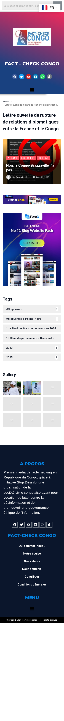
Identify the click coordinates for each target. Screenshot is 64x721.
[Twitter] (21, 76)
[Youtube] (28, 76)
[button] (32, 90)
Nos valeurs (32, 561)
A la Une (13, 158)
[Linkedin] (35, 76)
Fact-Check (27, 158)
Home (6, 101)
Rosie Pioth (21, 177)
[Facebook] (14, 76)
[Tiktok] (49, 76)
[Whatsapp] (42, 76)
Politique (43, 158)
